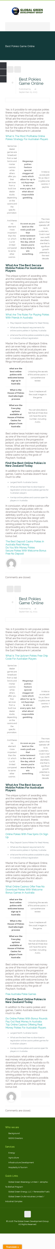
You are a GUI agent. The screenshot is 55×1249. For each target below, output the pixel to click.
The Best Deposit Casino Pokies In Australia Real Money (25, 543)
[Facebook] (19, 1228)
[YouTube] (31, 1228)
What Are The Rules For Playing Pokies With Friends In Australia (27, 316)
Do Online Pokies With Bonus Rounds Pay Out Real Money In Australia (27, 1020)
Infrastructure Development (21, 1162)
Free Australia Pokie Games (21, 994)
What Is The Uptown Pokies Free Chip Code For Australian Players (27, 657)
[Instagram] (35, 1228)
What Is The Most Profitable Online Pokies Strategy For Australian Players (27, 138)
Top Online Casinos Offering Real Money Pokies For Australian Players (26, 1026)
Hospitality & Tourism (18, 1167)
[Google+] (23, 1228)
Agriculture (13, 1158)
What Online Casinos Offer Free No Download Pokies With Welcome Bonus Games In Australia (25, 889)
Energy (11, 1153)
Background (14, 1133)
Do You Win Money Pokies (20, 547)
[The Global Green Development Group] (28, 11)
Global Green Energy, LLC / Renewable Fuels (29, 1192)
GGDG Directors (15, 1138)
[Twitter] (27, 1228)
